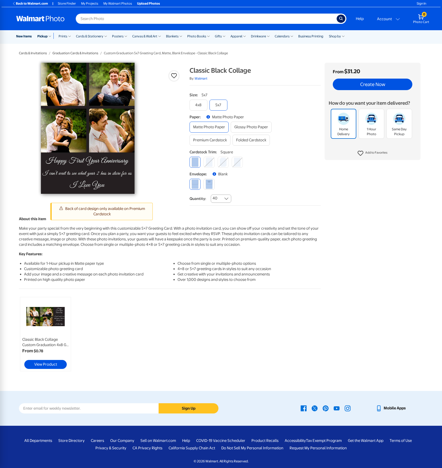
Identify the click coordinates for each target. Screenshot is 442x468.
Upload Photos (148, 3)
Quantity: (198, 198)
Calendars (282, 36)
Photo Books (196, 36)
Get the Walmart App (365, 440)
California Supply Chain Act (192, 448)
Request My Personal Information (318, 448)
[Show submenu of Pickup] (51, 36)
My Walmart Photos (117, 3)
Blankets (172, 36)
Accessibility (295, 440)
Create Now (372, 84)
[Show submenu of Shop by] (343, 36)
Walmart (201, 78)
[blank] (195, 184)
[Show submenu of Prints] (69, 36)
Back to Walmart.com (32, 3)
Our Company (122, 440)
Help (360, 18)
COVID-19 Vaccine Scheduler (220, 440)
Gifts (218, 36)
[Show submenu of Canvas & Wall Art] (159, 36)
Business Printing (310, 36)
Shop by (335, 36)
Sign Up (188, 408)
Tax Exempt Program (324, 440)
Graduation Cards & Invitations (75, 53)
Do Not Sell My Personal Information (252, 448)
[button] (373, 153)
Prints (63, 36)
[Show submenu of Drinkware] (268, 36)
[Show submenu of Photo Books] (208, 36)
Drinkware (258, 36)
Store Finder (67, 3)
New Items (24, 36)
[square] (195, 162)
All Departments (38, 440)
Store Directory (71, 440)
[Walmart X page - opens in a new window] (315, 408)
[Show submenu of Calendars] (291, 36)
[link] (45, 334)
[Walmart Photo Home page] (40, 18)
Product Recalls (265, 440)
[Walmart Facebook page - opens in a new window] (304, 408)
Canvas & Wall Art (144, 36)
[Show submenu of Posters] (125, 36)
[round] (209, 162)
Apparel (236, 36)
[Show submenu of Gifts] (224, 36)
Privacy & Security (110, 448)
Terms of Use (401, 440)
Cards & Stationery (89, 36)
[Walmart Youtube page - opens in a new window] (337, 408)
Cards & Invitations (33, 53)
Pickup (42, 36)
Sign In (421, 3)
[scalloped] (237, 162)
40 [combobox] (215, 198)
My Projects (89, 3)
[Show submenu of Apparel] (244, 36)
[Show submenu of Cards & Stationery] (105, 36)
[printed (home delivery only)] (209, 184)
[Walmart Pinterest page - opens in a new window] (326, 408)
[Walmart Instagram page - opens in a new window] (348, 408)
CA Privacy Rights (147, 448)
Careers (97, 440)
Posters (118, 36)
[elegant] (223, 162)
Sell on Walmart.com (158, 440)
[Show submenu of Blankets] (180, 36)
